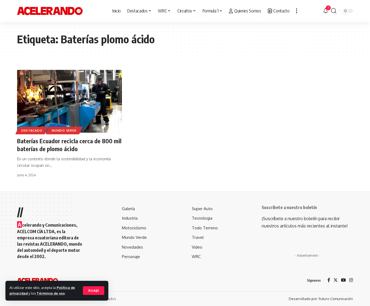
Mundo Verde (64, 130)
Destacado (31, 130)
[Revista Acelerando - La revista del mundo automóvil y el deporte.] (50, 11)
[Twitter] (335, 280)
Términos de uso (51, 293)
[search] (333, 10)
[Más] (296, 11)
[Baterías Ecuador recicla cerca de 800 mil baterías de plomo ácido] (69, 101)
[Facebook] (328, 280)
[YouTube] (343, 280)
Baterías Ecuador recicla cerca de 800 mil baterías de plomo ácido (69, 144)
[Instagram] (351, 280)
